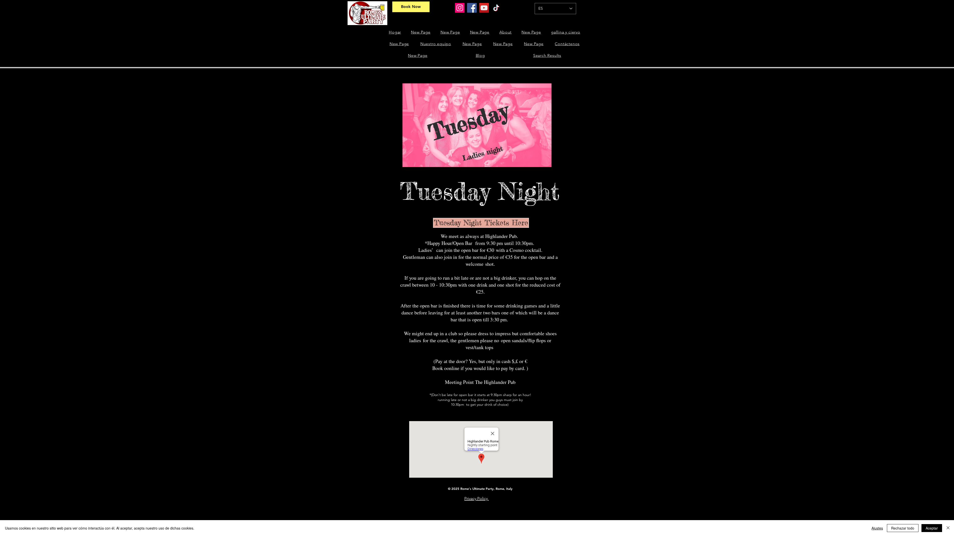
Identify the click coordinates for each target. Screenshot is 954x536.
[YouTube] (484, 8)
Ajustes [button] (877, 528)
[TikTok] (496, 8)
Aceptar (932, 528)
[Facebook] (472, 8)
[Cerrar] (948, 528)
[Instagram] (460, 8)
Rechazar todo (902, 528)
